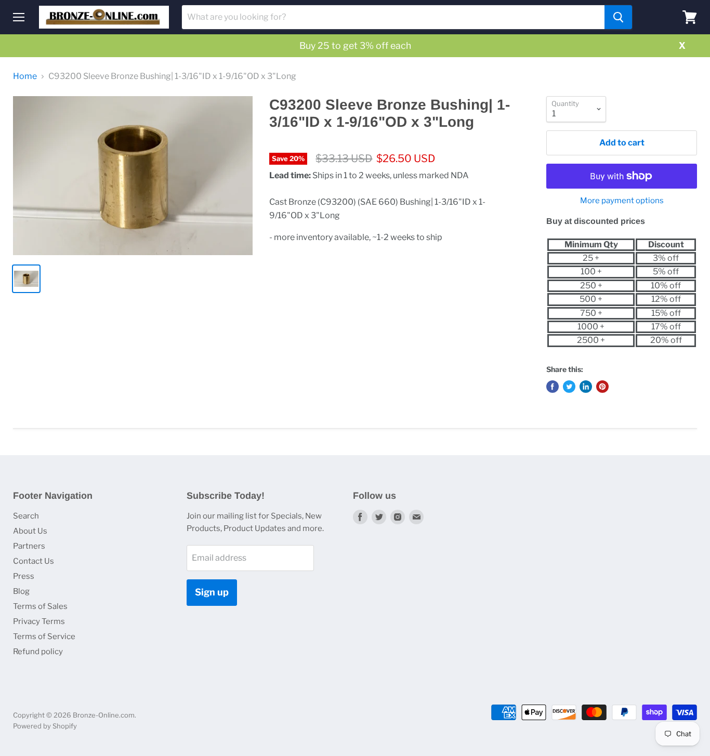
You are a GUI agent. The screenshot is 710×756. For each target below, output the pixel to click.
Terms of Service (44, 636)
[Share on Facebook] (552, 386)
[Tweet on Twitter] (569, 386)
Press (23, 576)
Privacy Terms (39, 621)
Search (26, 516)
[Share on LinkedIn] (586, 386)
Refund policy (38, 651)
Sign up (212, 592)
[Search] (618, 17)
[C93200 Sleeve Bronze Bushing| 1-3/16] (133, 176)
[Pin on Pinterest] (602, 386)
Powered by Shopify (45, 726)
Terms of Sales (40, 606)
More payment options (622, 200)
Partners (29, 546)
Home (25, 76)
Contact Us (33, 561)
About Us (30, 531)
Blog (21, 591)
